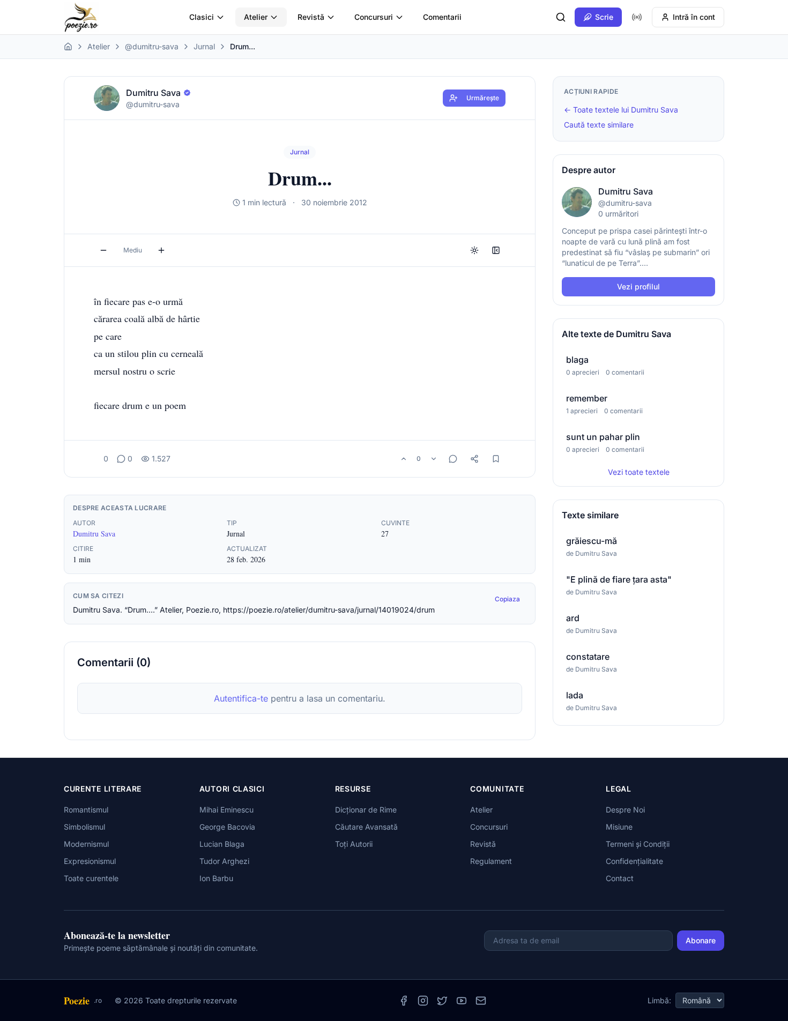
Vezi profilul (638, 286)
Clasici (201, 16)
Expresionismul (90, 861)
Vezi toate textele (639, 471)
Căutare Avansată (366, 826)
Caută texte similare (599, 124)
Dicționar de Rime (366, 809)
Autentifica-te (241, 698)
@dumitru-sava (152, 46)
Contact (620, 878)
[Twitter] (442, 1000)
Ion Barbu (216, 878)
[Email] (480, 1000)
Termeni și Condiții (638, 843)
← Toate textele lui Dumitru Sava (621, 109)
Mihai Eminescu (226, 809)
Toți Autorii (354, 843)
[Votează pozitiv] (403, 458)
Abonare (701, 940)
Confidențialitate (634, 861)
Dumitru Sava (94, 533)
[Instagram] (423, 1000)
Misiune (619, 826)
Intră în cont (694, 16)
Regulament (491, 861)
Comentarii (442, 16)
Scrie (604, 16)
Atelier (255, 16)
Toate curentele (91, 878)
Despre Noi (625, 809)
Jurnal (204, 46)
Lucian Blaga (221, 843)
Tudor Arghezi (224, 861)
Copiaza (507, 599)
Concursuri (373, 16)
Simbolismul (84, 826)
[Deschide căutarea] (560, 17)
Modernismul (86, 843)
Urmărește (482, 98)
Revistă (311, 16)
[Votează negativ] (433, 458)
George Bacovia (227, 826)
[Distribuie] (474, 458)
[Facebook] (403, 1000)
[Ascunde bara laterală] (495, 250)
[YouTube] (461, 1000)
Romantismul (86, 809)
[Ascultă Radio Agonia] (637, 17)
